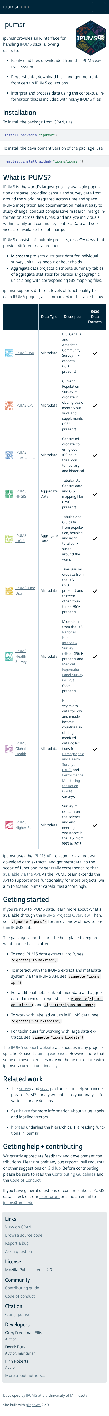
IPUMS (26, 44)
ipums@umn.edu (18, 1202)
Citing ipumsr (17, 1314)
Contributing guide (22, 1288)
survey (25, 1088)
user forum (49, 1196)
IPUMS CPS (24, 405)
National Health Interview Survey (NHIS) (69, 643)
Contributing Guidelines (74, 1174)
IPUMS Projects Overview (66, 915)
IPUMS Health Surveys (21, 656)
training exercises (51, 1053)
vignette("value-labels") (36, 1021)
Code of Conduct (25, 1180)
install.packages (20, 135)
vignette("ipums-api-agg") (69, 1005)
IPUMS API (42, 856)
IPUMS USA (24, 353)
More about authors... (25, 1375)
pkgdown (33, 1405)
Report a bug (17, 1243)
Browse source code (23, 1235)
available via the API (21, 874)
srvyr (44, 1088)
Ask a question (18, 1251)
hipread (18, 1127)
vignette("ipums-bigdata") (58, 1037)
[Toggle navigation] (99, 7)
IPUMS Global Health (20, 748)
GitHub (54, 1168)
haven (24, 1111)
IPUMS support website (32, 1047)
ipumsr (11, 7)
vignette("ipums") (29, 922)
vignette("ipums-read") (34, 960)
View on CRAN (18, 1227)
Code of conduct (20, 1296)
